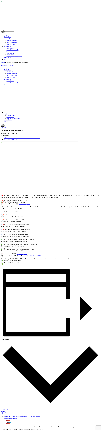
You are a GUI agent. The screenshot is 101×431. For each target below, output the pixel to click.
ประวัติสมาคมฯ (10, 38)
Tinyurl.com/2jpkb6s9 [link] (24, 204)
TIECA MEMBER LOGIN (7, 65)
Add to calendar (5, 339)
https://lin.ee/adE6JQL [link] (35, 255)
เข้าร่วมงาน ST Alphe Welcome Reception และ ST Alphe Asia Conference (22, 138)
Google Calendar (5, 409)
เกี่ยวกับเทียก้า (7, 37)
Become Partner (10, 54)
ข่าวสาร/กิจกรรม (8, 57)
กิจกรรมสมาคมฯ (11, 44)
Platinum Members (11, 53)
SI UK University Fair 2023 (11, 139)
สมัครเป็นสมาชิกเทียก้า (12, 50)
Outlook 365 (4, 412)
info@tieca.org (77, 427)
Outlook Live (4, 413)
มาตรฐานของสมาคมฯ (12, 40)
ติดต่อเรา (6, 59)
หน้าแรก (6, 35)
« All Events (3, 127)
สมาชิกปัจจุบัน (10, 48)
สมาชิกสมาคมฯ (8, 46)
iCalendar (3, 411)
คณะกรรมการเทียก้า (12, 42)
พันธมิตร (6, 51)
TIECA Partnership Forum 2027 (14, 56)
